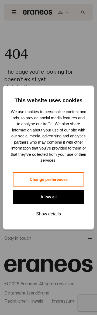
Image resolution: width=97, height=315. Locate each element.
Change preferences (49, 179)
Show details (48, 214)
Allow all (48, 197)
